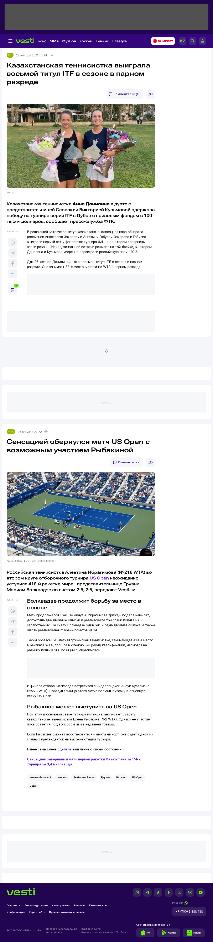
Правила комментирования (66, 912)
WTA (11, 431)
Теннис (102, 41)
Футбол (69, 41)
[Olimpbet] (162, 41)
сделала (65, 749)
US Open (99, 578)
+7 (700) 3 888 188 (189, 911)
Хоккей (85, 41)
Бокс (42, 41)
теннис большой (40, 777)
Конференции (16, 912)
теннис (62, 777)
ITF (10, 55)
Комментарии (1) (126, 94)
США (33, 785)
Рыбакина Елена (83, 777)
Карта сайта (37, 912)
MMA (54, 41)
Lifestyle (119, 41)
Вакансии (79, 905)
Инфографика (60, 905)
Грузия (105, 777)
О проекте (14, 905)
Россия (120, 777)
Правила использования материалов (61, 930)
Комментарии (128, 462)
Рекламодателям (36, 905)
